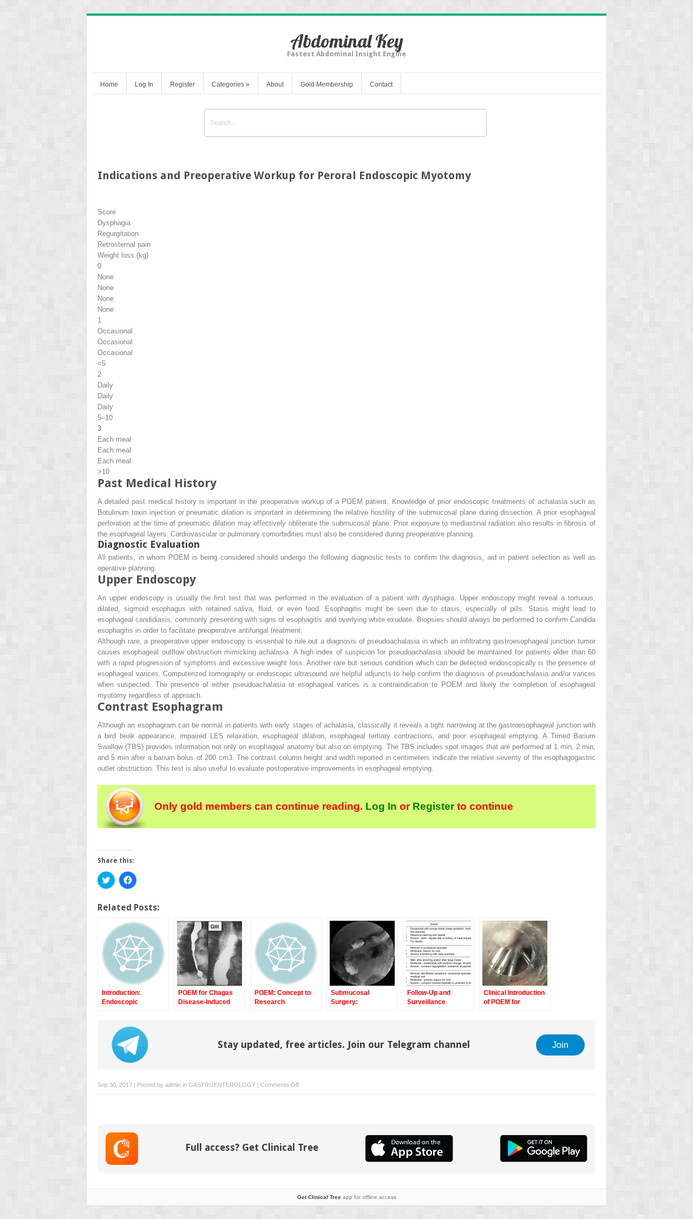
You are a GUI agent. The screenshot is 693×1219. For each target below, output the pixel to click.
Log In (144, 84)
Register (182, 84)
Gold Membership (326, 84)
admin (173, 1085)
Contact (381, 84)
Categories (231, 84)
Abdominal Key (346, 41)
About (275, 84)
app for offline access (346, 1197)
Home (109, 84)
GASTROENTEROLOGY (222, 1085)
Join (560, 1045)
